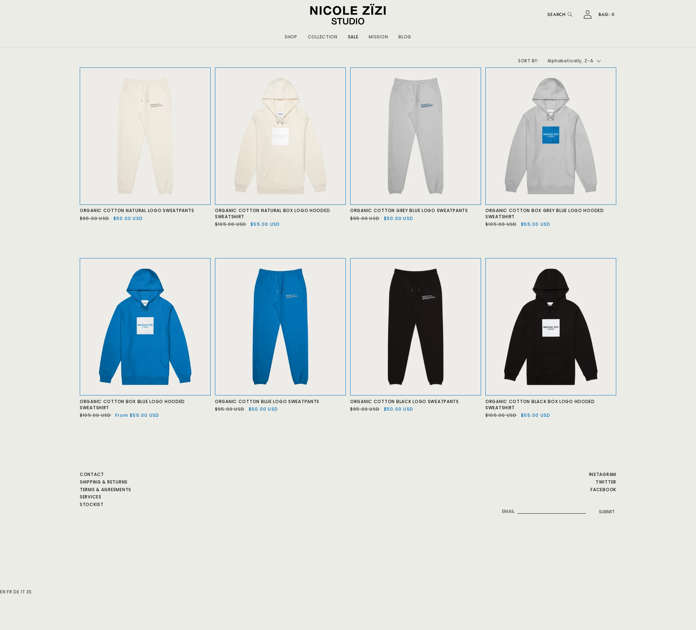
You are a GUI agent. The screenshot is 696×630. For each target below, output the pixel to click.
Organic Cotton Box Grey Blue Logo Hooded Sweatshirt (544, 214)
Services (91, 497)
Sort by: (528, 61)
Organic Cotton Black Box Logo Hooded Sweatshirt (540, 405)
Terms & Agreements (105, 489)
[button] (291, 36)
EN (2, 592)
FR (9, 592)
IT (23, 592)
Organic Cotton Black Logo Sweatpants (404, 402)
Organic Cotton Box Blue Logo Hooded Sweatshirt (132, 405)
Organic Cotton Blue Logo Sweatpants (267, 402)
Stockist (92, 504)
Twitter (606, 482)
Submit (607, 512)
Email (508, 511)
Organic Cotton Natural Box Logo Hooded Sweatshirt (272, 214)
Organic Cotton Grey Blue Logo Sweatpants (409, 211)
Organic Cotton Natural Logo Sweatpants (137, 211)
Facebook (603, 489)
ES (29, 592)
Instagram (602, 474)
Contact (92, 474)
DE (16, 592)
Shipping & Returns (104, 482)
